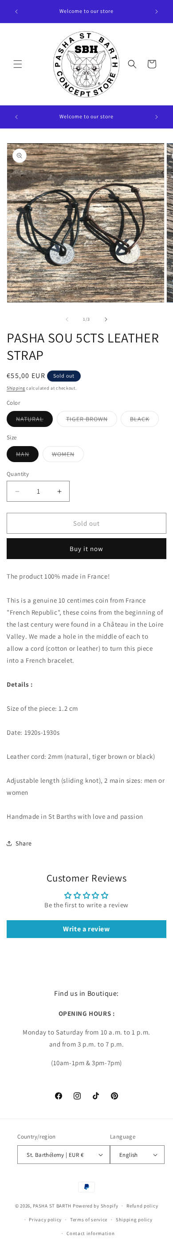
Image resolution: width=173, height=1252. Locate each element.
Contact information (90, 1233)
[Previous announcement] (16, 11)
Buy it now (86, 548)
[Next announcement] (156, 11)
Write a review (86, 929)
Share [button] (24, 843)
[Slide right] (106, 319)
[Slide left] (67, 319)
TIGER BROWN (91, 421)
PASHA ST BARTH (52, 1206)
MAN (27, 456)
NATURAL (34, 421)
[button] (18, 64)
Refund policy (142, 1206)
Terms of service (88, 1219)
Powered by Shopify (95, 1206)
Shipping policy (134, 1219)
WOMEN (68, 456)
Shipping (16, 388)
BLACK (144, 421)
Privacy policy (45, 1219)
